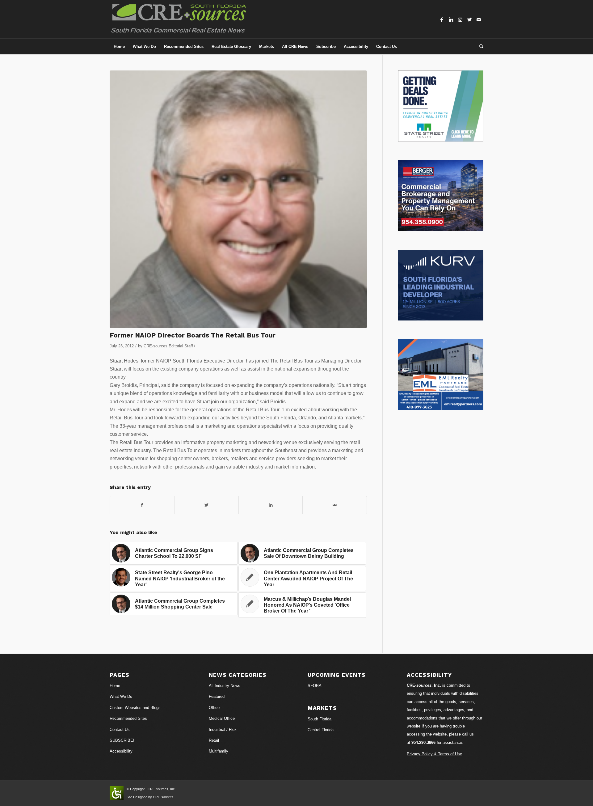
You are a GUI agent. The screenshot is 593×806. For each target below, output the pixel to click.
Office (214, 707)
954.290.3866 (423, 742)
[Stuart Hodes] (238, 199)
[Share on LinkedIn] (271, 505)
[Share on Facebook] (142, 505)
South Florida (319, 719)
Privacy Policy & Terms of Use (434, 754)
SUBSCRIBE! (122, 740)
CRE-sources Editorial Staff (168, 346)
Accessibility (121, 751)
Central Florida (321, 730)
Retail (214, 740)
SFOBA (315, 685)
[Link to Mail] (478, 19)
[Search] (479, 46)
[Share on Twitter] (206, 505)
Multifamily (218, 751)
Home (115, 685)
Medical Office (222, 718)
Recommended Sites (128, 718)
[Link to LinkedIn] (451, 19)
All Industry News (224, 685)
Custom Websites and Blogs (135, 707)
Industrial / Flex (223, 729)
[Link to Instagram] (460, 19)
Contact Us (120, 729)
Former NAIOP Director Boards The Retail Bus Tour (192, 335)
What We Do (121, 696)
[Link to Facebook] (441, 19)
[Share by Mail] (335, 505)
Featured (217, 696)
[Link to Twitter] (469, 19)
